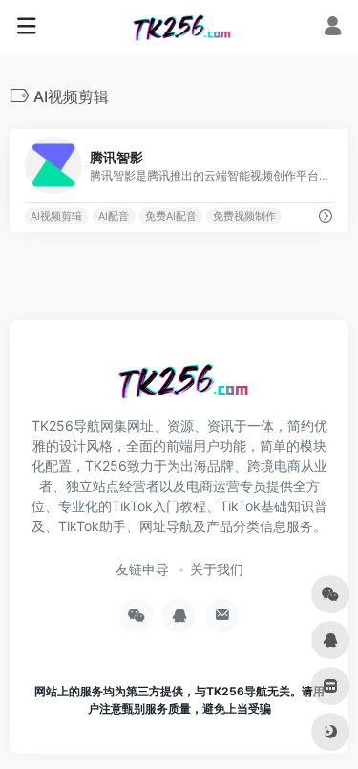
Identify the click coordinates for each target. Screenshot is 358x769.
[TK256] (179, 27)
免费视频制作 (244, 216)
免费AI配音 (171, 216)
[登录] (333, 28)
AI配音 (113, 216)
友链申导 (142, 569)
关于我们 (216, 569)
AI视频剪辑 (56, 216)
